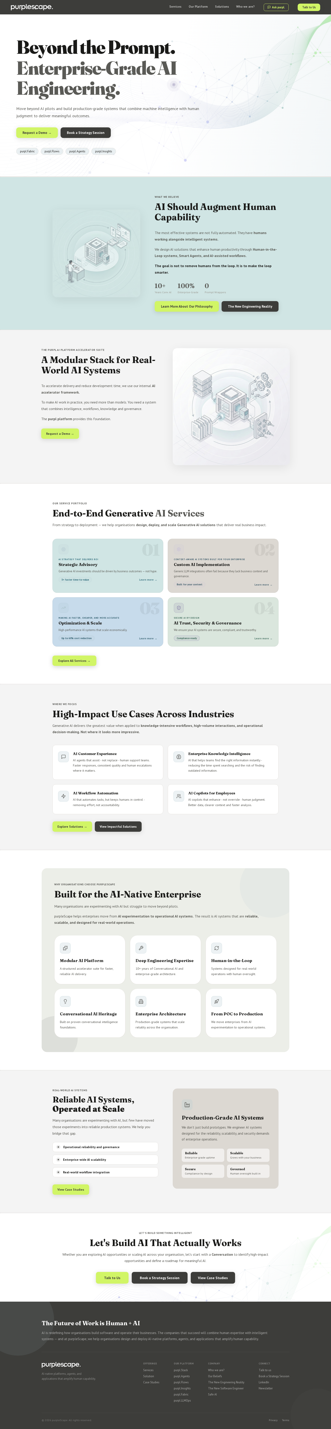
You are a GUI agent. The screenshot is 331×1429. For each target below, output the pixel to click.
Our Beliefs (215, 1376)
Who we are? (216, 1370)
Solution (148, 1376)
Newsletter (266, 1388)
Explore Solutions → (72, 827)
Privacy (273, 1420)
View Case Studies (70, 1190)
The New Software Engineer (226, 1388)
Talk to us (265, 1370)
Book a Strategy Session (85, 133)
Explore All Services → (74, 661)
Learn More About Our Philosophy (187, 306)
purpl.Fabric (181, 1394)
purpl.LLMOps (182, 1400)
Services (148, 1370)
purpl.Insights (182, 1388)
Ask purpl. (278, 7)
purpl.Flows (181, 1382)
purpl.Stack (181, 1370)
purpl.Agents (182, 1376)
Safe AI (212, 1394)
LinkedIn (264, 1382)
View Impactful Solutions (118, 827)
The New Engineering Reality (250, 306)
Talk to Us (309, 7)
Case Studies (151, 1382)
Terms (285, 1420)
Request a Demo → (37, 133)
